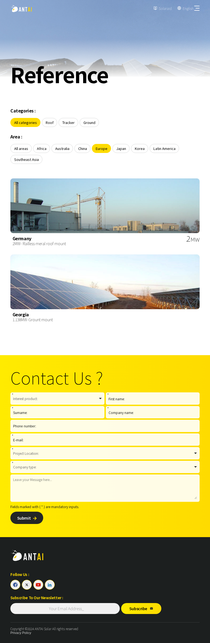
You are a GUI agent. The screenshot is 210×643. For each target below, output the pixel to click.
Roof (50, 122)
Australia (62, 148)
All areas (21, 148)
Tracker (68, 122)
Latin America (164, 148)
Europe (101, 148)
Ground (89, 122)
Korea (140, 148)
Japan (121, 148)
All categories (25, 122)
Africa (41, 148)
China (82, 148)
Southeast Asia (26, 159)
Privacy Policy (20, 633)
